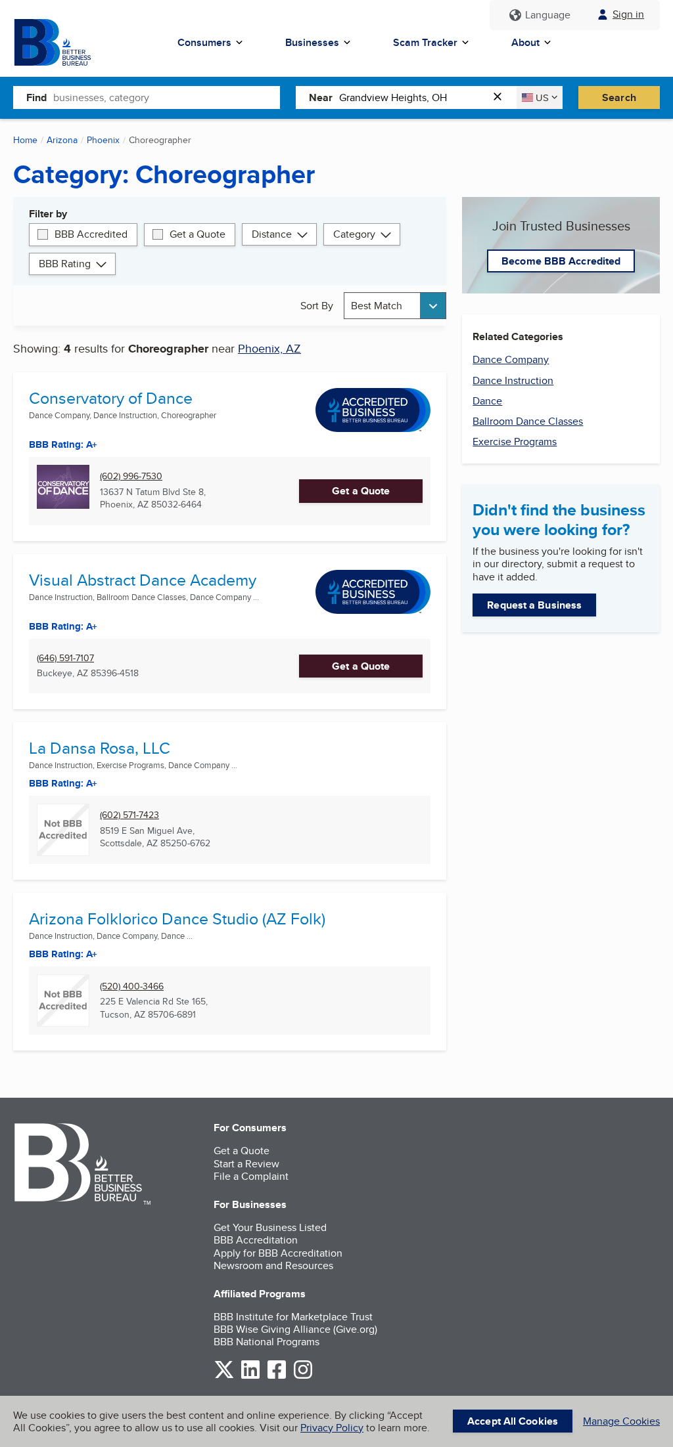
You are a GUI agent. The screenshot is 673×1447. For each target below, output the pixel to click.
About (525, 42)
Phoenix (103, 139)
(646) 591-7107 (65, 658)
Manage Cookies (621, 1421)
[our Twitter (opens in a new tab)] (224, 1376)
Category (354, 234)
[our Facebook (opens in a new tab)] (276, 1376)
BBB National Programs (266, 1341)
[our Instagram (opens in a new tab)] (302, 1376)
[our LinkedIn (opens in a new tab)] (250, 1376)
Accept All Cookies (512, 1421)
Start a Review (246, 1163)
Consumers (204, 42)
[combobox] (166, 97)
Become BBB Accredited (560, 261)
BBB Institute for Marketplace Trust (293, 1316)
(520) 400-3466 (132, 986)
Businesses (312, 42)
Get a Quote (197, 234)
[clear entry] (501, 97)
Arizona (62, 139)
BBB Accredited (91, 234)
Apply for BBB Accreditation (278, 1253)
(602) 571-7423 (129, 815)
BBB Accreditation (256, 1239)
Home (25, 139)
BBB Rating (65, 263)
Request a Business (534, 605)
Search (619, 97)
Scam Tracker (425, 42)
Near (321, 97)
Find (36, 97)
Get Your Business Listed (270, 1227)
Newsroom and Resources (273, 1265)
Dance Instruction (513, 380)
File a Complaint (251, 1176)
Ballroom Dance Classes (528, 421)
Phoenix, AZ (269, 348)
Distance (272, 234)
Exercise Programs (515, 441)
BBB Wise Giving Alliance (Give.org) (295, 1329)
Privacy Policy (331, 1427)
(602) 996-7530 (131, 476)
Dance (487, 400)
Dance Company (511, 359)
